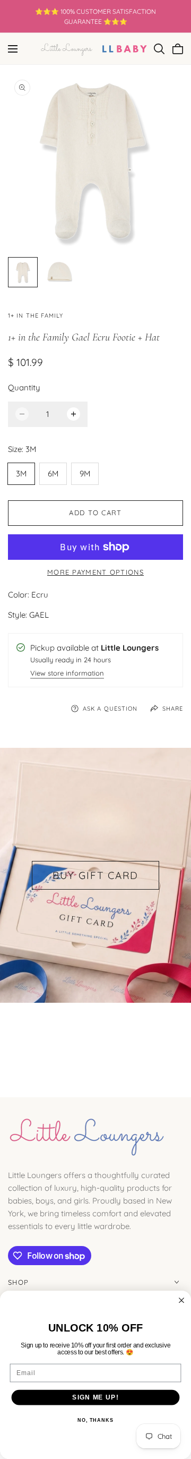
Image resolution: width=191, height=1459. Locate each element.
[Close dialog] (181, 1300)
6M (53, 473)
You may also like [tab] (96, 1041)
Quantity (24, 387)
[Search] (159, 49)
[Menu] (13, 49)
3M (21, 473)
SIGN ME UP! (95, 1397)
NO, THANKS (95, 1420)
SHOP (18, 1282)
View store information (67, 673)
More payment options (95, 572)
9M (85, 473)
